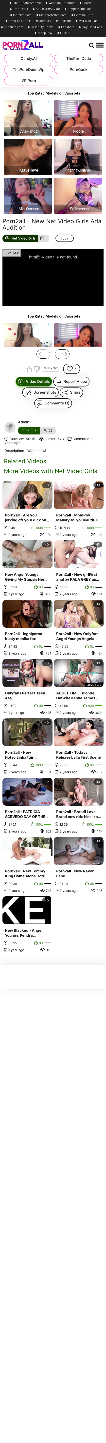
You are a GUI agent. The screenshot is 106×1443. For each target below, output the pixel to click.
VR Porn (28, 80)
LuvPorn (65, 21)
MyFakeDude (88, 21)
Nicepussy (45, 33)
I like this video (29, 369)
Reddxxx (45, 21)
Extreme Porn (83, 15)
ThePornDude (78, 58)
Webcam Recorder (62, 3)
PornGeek (78, 69)
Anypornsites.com (80, 9)
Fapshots (67, 27)
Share (75, 392)
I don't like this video (37, 369)
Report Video (75, 381)
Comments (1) (57, 403)
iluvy (64, 238)
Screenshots (45, 392)
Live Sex (11, 253)
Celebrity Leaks (42, 27)
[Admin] (10, 427)
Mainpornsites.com (53, 15)
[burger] (100, 45)
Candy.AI (29, 58)
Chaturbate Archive (27, 3)
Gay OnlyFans (92, 27)
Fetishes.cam (13, 27)
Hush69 (65, 33)
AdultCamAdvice (48, 9)
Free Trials (20, 9)
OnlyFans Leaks (19, 21)
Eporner (87, 3)
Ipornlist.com (22, 15)
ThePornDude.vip (28, 69)
